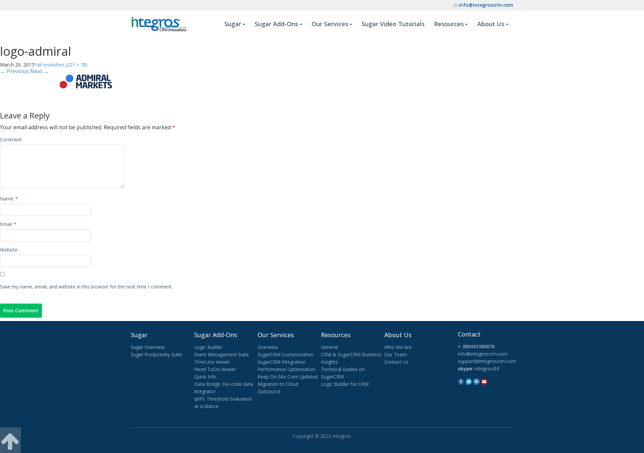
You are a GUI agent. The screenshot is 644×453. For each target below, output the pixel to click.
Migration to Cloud (278, 384)
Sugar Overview (148, 347)
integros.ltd (487, 368)
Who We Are (398, 347)
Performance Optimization (286, 369)
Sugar (232, 24)
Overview (268, 347)
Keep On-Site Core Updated (288, 376)
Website (8, 249)
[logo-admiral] (86, 80)
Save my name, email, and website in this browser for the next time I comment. (86, 286)
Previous (14, 71)
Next (39, 71)
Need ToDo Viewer (215, 369)
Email (8, 224)
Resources (449, 24)
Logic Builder (208, 347)
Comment (11, 139)
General (329, 347)
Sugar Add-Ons (276, 24)
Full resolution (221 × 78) (61, 64)
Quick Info (205, 376)
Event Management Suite (221, 354)
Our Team (395, 354)
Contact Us (396, 362)
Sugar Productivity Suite (156, 354)
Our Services (330, 24)
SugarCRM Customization (285, 354)
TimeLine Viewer (212, 362)
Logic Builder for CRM (345, 384)
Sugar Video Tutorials (393, 24)
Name (9, 198)
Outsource (269, 391)
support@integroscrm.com (487, 361)
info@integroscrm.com (486, 5)
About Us (490, 24)
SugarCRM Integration (282, 362)
